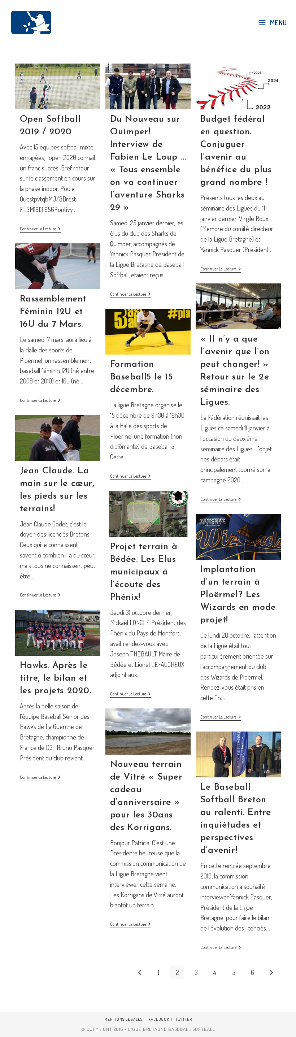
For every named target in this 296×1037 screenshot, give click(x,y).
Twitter (183, 1019)
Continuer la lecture (40, 229)
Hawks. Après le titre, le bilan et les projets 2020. (55, 678)
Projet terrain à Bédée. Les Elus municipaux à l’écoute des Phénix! (144, 572)
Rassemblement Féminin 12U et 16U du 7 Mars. (53, 312)
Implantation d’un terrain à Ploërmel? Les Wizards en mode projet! (238, 595)
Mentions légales (123, 1019)
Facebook (159, 1019)
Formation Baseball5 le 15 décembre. (141, 377)
